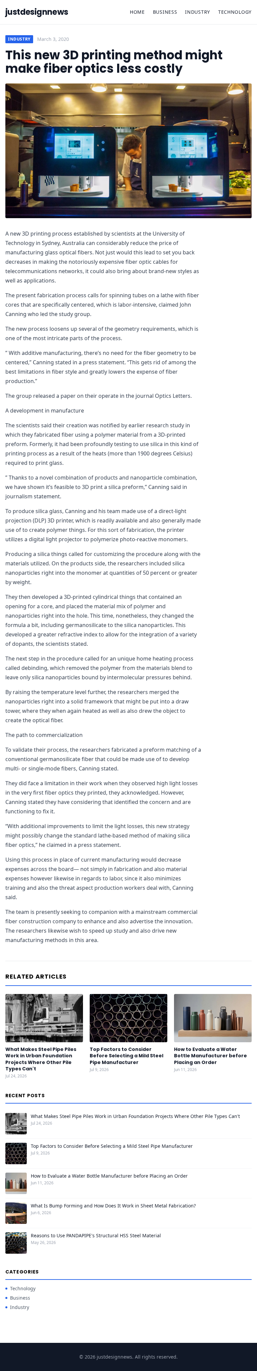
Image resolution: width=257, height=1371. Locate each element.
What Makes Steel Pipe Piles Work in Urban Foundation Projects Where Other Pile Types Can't (40, 1059)
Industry (197, 12)
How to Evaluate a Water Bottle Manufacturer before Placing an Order (210, 1056)
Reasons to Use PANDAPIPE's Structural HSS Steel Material (96, 1235)
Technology (235, 12)
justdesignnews (36, 12)
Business (165, 12)
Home (137, 12)
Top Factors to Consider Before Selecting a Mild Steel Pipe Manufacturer (126, 1056)
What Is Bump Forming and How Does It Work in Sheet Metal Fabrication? (113, 1205)
